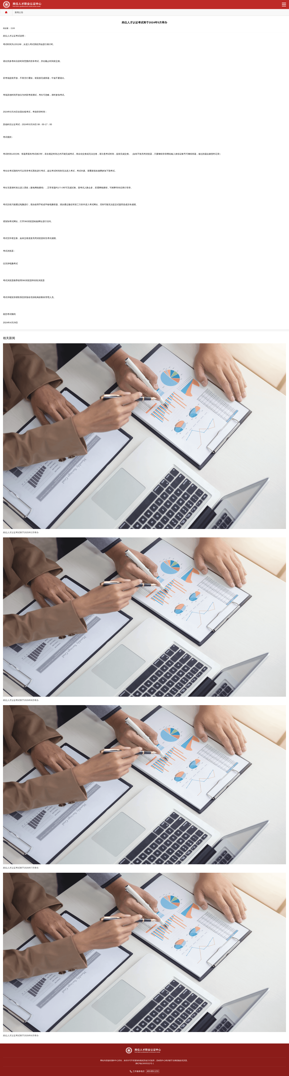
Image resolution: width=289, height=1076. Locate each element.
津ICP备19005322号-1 (144, 1063)
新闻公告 (19, 12)
